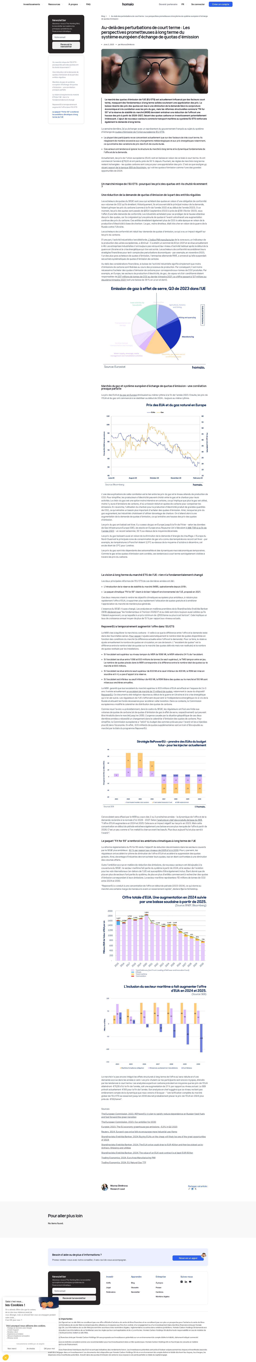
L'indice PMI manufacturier (161, 239)
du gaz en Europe (128, 395)
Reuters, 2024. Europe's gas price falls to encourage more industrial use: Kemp (139, 1131)
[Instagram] (181, 1282)
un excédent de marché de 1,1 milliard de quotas (149, 691)
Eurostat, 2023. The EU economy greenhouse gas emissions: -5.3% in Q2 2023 (139, 1126)
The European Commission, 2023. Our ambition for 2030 (128, 1122)
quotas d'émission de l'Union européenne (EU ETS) (139, 132)
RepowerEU (107, 694)
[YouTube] (190, 1282)
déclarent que (114, 612)
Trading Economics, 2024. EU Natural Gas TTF (123, 1162)
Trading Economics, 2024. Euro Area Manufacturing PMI (128, 1157)
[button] (33, 4)
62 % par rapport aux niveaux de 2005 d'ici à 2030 (153, 850)
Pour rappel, (135, 636)
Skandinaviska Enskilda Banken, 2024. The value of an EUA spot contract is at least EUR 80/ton (147, 1152)
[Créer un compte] (221, 4)
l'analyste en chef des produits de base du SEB (179, 820)
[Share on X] (196, 1189)
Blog (103, 16)
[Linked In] (186, 1282)
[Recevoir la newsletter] (66, 45)
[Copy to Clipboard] (189, 1189)
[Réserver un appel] (188, 1258)
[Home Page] (128, 4)
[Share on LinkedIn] (192, 1189)
